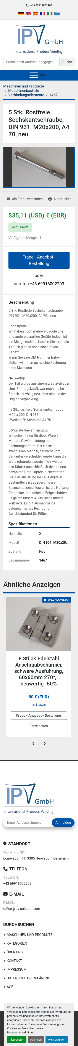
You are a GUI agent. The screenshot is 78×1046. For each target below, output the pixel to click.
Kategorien (17, 943)
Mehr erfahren (56, 1039)
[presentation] (33, 743)
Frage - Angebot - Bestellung (39, 260)
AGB (10, 987)
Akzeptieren (17, 1039)
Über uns (15, 952)
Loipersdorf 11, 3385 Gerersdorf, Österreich (36, 858)
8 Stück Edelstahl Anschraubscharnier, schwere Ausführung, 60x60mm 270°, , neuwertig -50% (38, 671)
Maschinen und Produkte (29, 935)
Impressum (16, 969)
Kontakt (14, 961)
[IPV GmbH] (29, 798)
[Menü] (33, 75)
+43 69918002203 (41, 5)
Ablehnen (36, 1039)
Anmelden (63, 822)
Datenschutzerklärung (20, 1032)
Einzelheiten (38, 726)
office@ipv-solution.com (21, 909)
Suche (67, 62)
